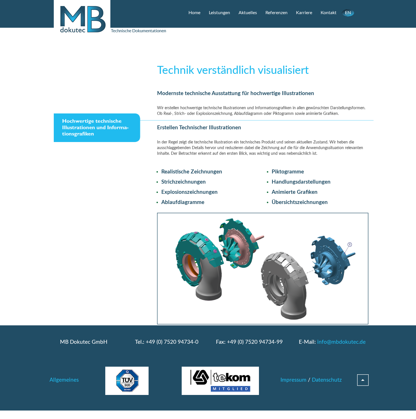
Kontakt (328, 12)
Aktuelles (248, 12)
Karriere (304, 12)
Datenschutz (327, 380)
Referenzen (276, 12)
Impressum (293, 380)
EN (348, 12)
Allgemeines (64, 380)
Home (194, 12)
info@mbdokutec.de (341, 342)
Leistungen (219, 12)
